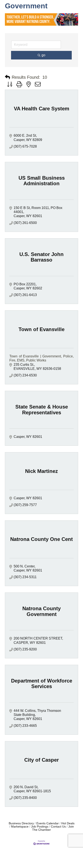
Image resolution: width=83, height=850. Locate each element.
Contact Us (58, 826)
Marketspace (20, 826)
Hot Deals (67, 823)
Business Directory (21, 823)
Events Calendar (47, 823)
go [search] (43, 55)
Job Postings (39, 826)
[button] (7, 77)
